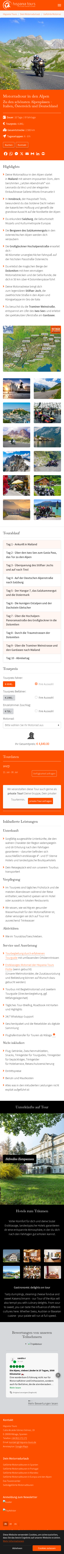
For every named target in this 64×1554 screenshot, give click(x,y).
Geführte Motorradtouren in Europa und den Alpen (27, 1476)
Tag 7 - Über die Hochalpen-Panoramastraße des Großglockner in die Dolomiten (31, 620)
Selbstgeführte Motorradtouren (18, 1484)
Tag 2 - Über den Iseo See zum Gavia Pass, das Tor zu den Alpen (31, 555)
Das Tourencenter (11, 1480)
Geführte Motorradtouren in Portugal (20, 1468)
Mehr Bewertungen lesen (43, 1403)
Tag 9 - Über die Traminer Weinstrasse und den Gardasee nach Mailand (32, 648)
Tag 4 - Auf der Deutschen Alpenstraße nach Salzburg (29, 580)
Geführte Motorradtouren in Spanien (20, 1464)
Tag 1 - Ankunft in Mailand (21, 544)
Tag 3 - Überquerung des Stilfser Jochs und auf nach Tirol (29, 567)
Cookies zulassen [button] (47, 1548)
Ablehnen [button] (17, 1548)
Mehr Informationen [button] (13, 1540)
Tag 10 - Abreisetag (17, 658)
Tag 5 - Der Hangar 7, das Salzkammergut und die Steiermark (31, 593)
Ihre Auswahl (46, 684)
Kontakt (22, 144)
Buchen (9, 144)
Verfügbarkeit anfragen (44, 773)
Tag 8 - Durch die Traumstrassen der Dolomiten (28, 635)
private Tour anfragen (40, 801)
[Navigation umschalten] (59, 5)
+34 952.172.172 (19, 1438)
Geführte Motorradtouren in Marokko (20, 1472)
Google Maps (21, 1446)
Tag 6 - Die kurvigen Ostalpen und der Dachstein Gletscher (29, 605)
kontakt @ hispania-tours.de (22, 1442)
